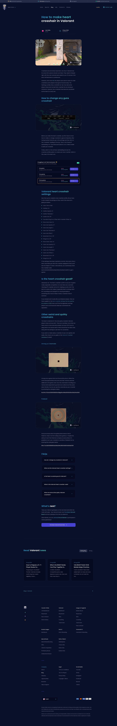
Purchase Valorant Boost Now (57, 525)
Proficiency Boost (45, 650)
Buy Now (74, 169)
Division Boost (79, 610)
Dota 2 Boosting (63, 632)
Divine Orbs (61, 647)
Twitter (78, 684)
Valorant (29, 591)
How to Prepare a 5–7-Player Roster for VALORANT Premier (34, 566)
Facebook (78, 678)
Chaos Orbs (62, 644)
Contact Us (62, 7)
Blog (52, 7)
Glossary (68, 7)
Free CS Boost (45, 616)
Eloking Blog (83, 550)
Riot (54, 80)
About (43, 669)
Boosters (43, 681)
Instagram (78, 675)
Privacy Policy (62, 675)
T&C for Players (62, 672)
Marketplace (62, 641)
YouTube (78, 669)
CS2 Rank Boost (45, 610)
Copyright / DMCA (63, 678)
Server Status (44, 619)
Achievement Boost (46, 653)
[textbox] (50, 699)
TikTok (77, 672)
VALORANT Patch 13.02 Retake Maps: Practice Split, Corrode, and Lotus (82, 566)
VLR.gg (90, 550)
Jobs (56, 7)
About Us (47, 7)
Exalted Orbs (62, 650)
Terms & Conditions (64, 669)
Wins (60, 616)
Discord (78, 681)
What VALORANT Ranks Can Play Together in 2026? (58, 566)
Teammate (62, 622)
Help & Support (45, 684)
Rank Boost (61, 610)
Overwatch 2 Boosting (81, 632)
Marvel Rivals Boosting (46, 641)
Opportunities (44, 678)
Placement (44, 613)
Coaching (61, 619)
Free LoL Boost (79, 625)
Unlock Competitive (46, 647)
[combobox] (50, 699)
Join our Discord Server (60, 517)
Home (41, 7)
